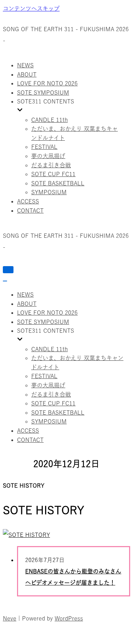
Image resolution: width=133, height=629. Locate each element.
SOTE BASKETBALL (57, 183)
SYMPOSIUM (49, 192)
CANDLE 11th (49, 120)
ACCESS (28, 201)
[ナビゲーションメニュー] (8, 269)
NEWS (25, 65)
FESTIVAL (44, 147)
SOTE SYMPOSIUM (43, 92)
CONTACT (30, 210)
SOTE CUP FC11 (53, 174)
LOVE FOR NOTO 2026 (47, 83)
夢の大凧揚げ (48, 156)
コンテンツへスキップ (31, 8)
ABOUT (27, 74)
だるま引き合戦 (51, 165)
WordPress (69, 618)
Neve (9, 618)
